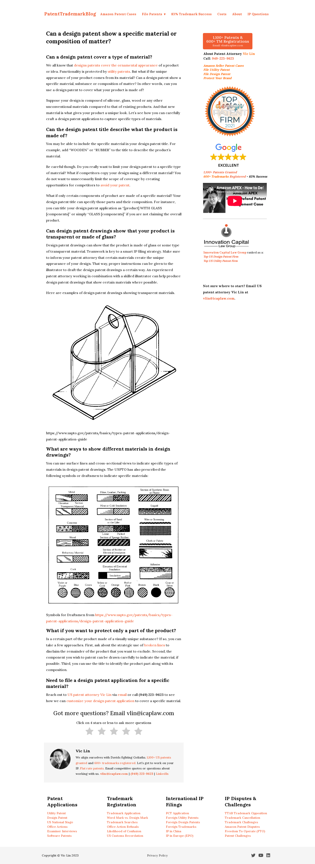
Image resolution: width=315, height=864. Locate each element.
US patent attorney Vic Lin (89, 694)
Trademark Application (123, 813)
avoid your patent (114, 185)
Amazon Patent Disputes (242, 827)
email (122, 694)
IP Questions (258, 14)
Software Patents (59, 836)
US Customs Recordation (125, 836)
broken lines (154, 645)
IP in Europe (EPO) (179, 836)
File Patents (152, 14)
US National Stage (60, 822)
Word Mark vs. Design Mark (127, 818)
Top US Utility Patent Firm (220, 261)
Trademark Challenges (241, 822)
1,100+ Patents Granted (220, 172)
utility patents (119, 71)
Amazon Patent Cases (118, 14)
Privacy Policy (157, 855)
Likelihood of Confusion (124, 831)
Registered (224, 176)
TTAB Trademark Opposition (246, 813)
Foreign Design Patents (183, 822)
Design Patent (57, 818)
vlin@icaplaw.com (218, 298)
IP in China (173, 831)
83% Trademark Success (191, 14)
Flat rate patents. (92, 768)
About (237, 14)
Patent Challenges (238, 836)
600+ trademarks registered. (115, 763)
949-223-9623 (223, 58)
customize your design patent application (100, 701)
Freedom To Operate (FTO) (245, 831)
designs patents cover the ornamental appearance (116, 65)
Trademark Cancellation (242, 818)
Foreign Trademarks (181, 827)
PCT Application (177, 813)
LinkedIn (162, 774)
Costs (221, 14)
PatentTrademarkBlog (70, 14)
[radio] (89, 732)
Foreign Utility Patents (182, 818)
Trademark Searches (122, 822)
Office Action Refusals (123, 827)
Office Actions (57, 827)
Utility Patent (56, 813)
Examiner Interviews (62, 831)
